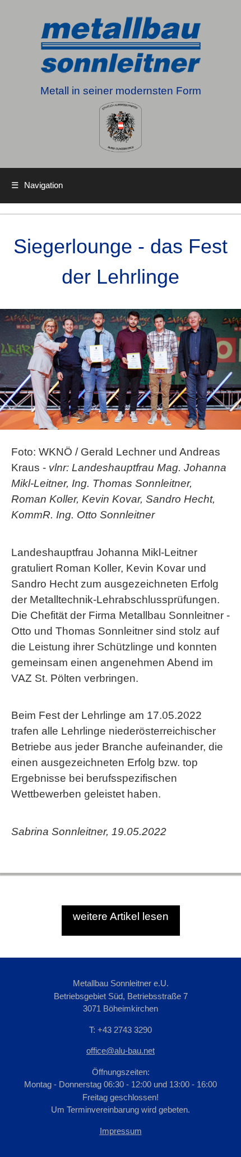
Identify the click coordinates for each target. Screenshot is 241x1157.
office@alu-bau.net (120, 1050)
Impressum (121, 1131)
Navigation (37, 185)
